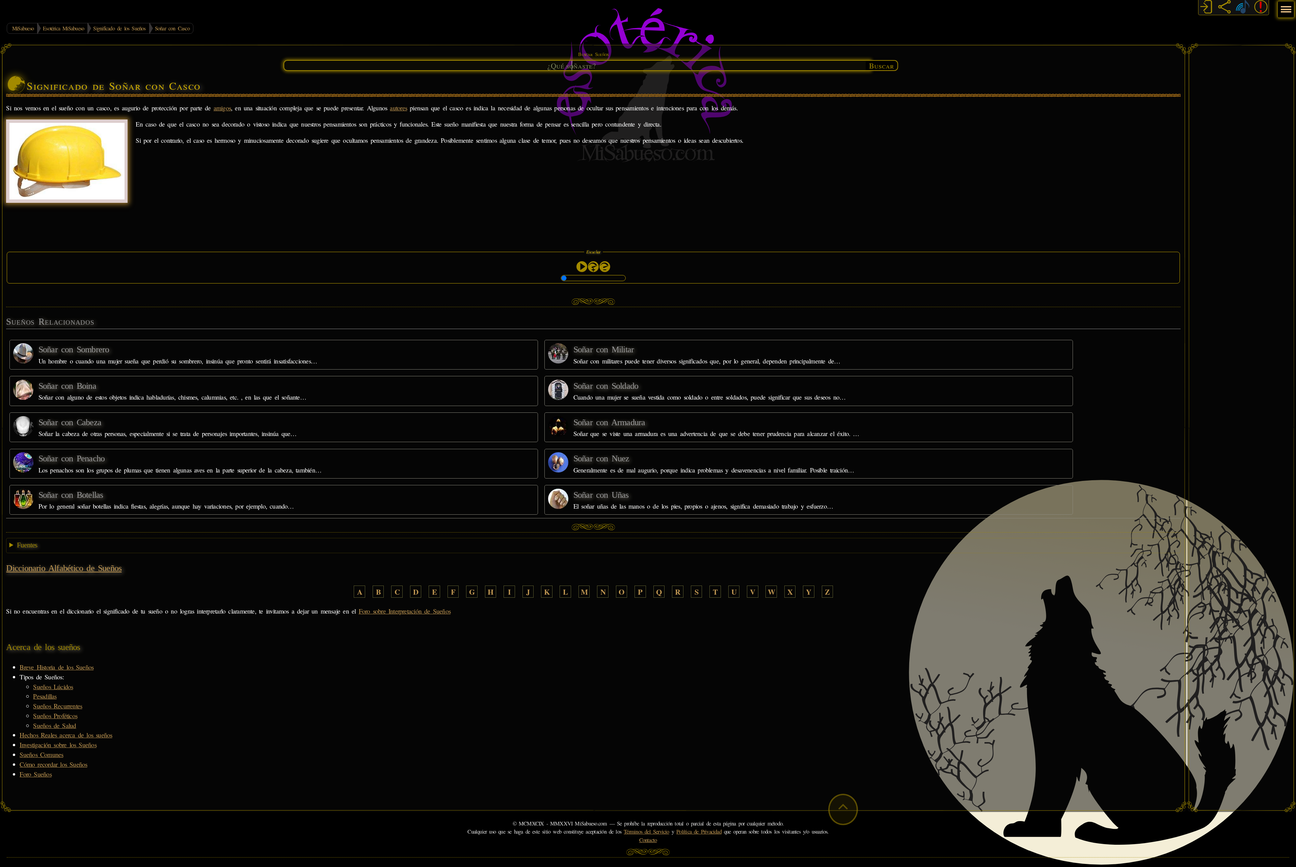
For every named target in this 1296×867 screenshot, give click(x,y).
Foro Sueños (35, 774)
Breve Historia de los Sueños (56, 667)
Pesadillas (44, 696)
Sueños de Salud (54, 725)
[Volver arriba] (843, 809)
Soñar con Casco (172, 28)
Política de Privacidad (699, 831)
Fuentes (27, 545)
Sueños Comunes (41, 754)
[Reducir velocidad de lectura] (605, 266)
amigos (222, 108)
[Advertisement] (1241, 150)
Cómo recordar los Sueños (53, 764)
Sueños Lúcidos (53, 686)
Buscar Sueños (593, 54)
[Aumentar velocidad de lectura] (593, 266)
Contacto (648, 840)
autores (398, 108)
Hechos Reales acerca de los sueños (66, 735)
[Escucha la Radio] (1242, 8)
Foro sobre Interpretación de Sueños (405, 611)
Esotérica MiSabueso (63, 28)
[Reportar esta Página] (1261, 8)
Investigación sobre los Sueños (58, 744)
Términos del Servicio (646, 831)
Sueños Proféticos (55, 715)
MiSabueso (23, 28)
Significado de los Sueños (119, 28)
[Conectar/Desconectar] (1206, 8)
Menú (1285, 6)
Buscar (881, 65)
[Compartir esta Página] (1224, 8)
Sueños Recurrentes (57, 706)
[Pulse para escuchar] (582, 266)
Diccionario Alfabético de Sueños (64, 568)
